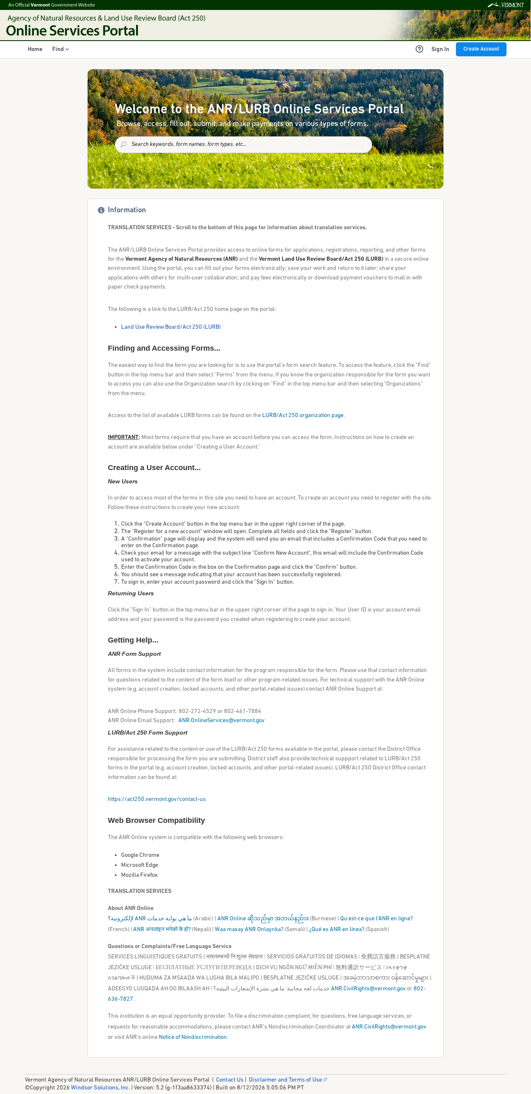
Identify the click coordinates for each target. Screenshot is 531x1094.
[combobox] (243, 144)
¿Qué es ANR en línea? (336, 930)
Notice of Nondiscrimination (193, 1037)
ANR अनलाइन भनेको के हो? (162, 930)
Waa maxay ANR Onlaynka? (249, 930)
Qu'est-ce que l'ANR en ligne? (376, 919)
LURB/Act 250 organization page (302, 415)
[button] (60, 50)
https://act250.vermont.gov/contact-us (157, 799)
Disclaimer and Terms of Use (285, 1080)
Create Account (481, 49)
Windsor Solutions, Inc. (100, 1088)
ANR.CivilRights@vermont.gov (368, 989)
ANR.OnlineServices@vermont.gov (221, 721)
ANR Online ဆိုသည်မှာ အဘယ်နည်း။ (263, 919)
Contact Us (230, 1080)
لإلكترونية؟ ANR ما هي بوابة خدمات (150, 919)
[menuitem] (35, 50)
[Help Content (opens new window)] (419, 49)
